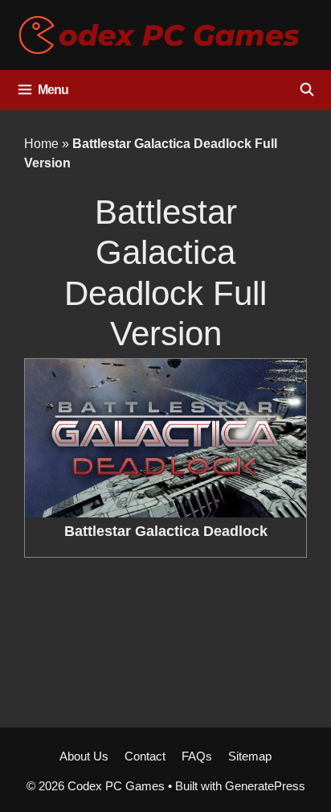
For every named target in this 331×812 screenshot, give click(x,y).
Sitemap (250, 756)
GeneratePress (265, 786)
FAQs (197, 756)
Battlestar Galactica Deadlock (166, 531)
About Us (83, 756)
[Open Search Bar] (306, 90)
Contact (145, 756)
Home (41, 143)
